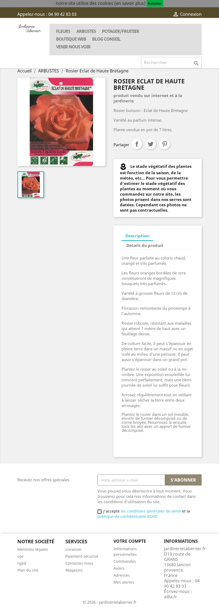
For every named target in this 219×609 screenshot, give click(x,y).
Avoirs (119, 568)
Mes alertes (124, 582)
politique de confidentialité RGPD (127, 516)
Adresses (122, 575)
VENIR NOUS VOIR (73, 47)
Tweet (150, 144)
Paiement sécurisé (81, 556)
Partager (136, 144)
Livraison (73, 549)
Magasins (74, 570)
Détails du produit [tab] (144, 245)
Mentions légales (32, 549)
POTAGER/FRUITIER (120, 31)
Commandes (125, 561)
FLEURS (63, 31)
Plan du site (27, 570)
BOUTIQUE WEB (71, 39)
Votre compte (130, 541)
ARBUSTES (86, 31)
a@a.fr (170, 597)
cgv (20, 556)
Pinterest (164, 144)
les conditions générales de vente (150, 511)
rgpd (21, 563)
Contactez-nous (79, 563)
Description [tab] (137, 235)
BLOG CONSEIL (106, 39)
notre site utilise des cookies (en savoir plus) (101, 3)
